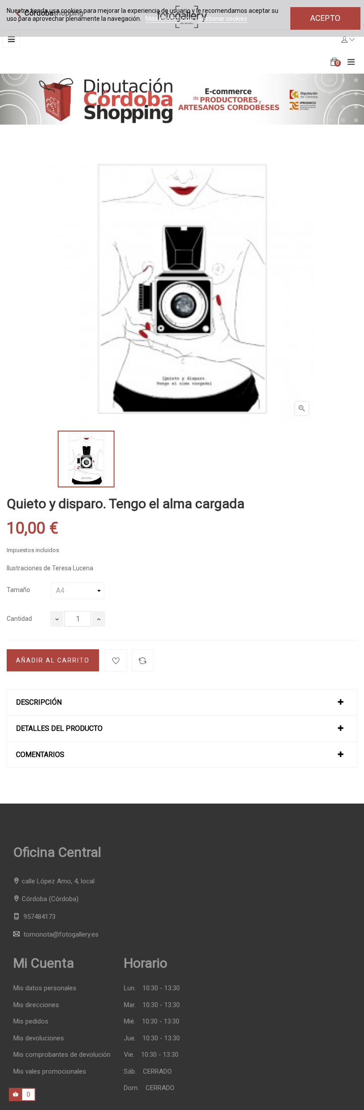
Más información (170, 18)
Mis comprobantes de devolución (62, 1055)
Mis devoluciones (38, 1038)
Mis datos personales (44, 988)
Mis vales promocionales (49, 1071)
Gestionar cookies (222, 18)
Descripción (39, 702)
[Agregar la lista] (116, 660)
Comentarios (40, 755)
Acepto (325, 18)
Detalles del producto (59, 729)
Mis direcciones (36, 1005)
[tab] (182, 702)
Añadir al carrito (53, 660)
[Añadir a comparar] (142, 660)
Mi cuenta (43, 963)
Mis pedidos (30, 1021)
